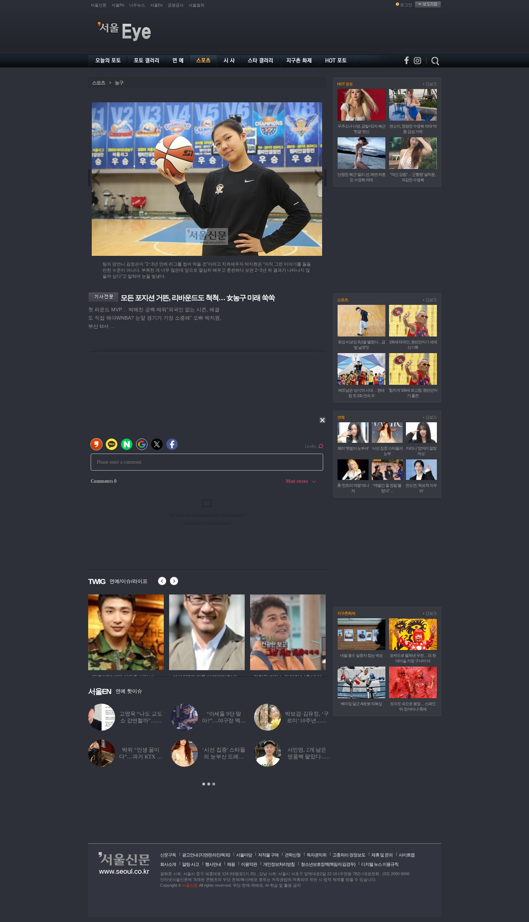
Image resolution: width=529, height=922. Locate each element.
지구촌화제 (346, 613)
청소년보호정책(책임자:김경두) (328, 864)
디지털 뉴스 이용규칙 (379, 864)
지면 (204, 855)
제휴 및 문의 (382, 855)
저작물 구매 (268, 855)
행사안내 (213, 864)
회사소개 (168, 864)
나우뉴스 (137, 5)
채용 (231, 864)
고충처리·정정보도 (349, 855)
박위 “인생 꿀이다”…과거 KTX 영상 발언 (140, 756)
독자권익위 (316, 855)
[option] (126, 631)
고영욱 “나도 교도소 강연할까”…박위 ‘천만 (140, 720)
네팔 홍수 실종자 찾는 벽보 (361, 655)
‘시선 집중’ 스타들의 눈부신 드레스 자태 (223, 756)
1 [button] (203, 784)
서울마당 (244, 855)
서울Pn (118, 5)
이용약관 (249, 864)
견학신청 (292, 855)
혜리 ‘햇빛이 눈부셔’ (353, 448)
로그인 (406, 5)
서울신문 (99, 5)
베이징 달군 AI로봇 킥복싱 (361, 703)
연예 (340, 417)
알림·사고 (190, 864)
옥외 (225, 855)
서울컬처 (196, 5)
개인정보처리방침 (279, 864)
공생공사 (176, 5)
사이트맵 (407, 855)
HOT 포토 (345, 84)
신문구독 (168, 855)
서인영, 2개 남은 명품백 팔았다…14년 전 (307, 756)
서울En (156, 5)
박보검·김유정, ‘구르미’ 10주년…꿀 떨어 (307, 720)
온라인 (214, 855)
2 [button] (208, 784)
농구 (119, 82)
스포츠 (98, 82)
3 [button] (213, 784)
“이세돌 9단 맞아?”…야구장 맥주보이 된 (224, 720)
